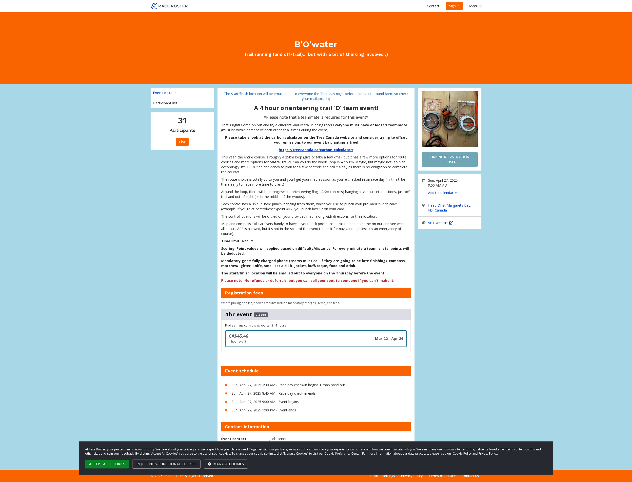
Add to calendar (441, 192)
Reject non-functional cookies (167, 464)
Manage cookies (228, 464)
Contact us (470, 475)
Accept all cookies (107, 464)
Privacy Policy (412, 475)
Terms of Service (442, 475)
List (182, 141)
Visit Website (438, 222)
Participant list (165, 102)
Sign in (454, 5)
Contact (433, 6)
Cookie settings (382, 475)
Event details (165, 92)
